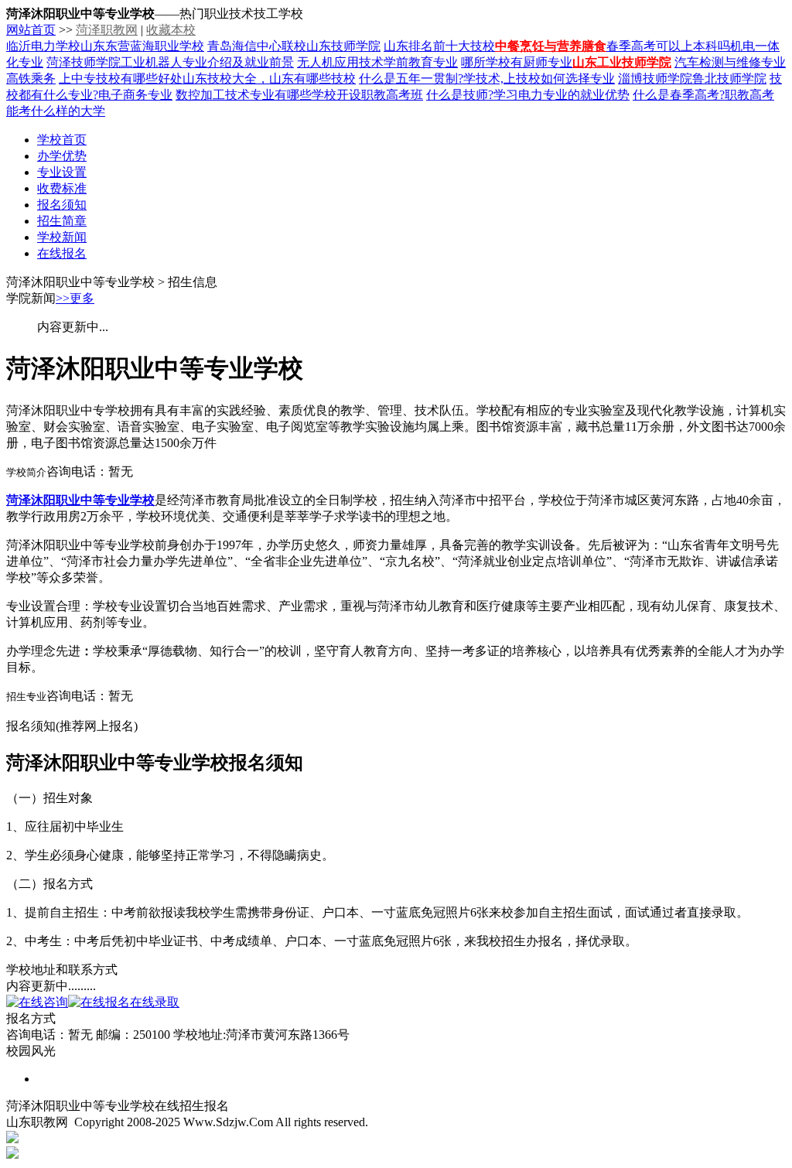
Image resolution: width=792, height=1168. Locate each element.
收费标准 (62, 188)
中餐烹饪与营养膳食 (550, 46)
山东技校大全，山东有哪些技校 (269, 78)
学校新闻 (62, 237)
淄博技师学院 (655, 78)
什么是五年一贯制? (411, 78)
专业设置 (62, 172)
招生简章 (62, 220)
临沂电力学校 (43, 46)
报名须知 (62, 204)
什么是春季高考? (679, 94)
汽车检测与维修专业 (730, 62)
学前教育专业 (421, 62)
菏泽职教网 (107, 29)
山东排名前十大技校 (439, 46)
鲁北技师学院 (729, 78)
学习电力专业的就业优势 (561, 94)
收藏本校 (171, 29)
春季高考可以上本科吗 (668, 46)
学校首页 (62, 139)
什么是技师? (459, 94)
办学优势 (62, 155)
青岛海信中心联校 (256, 46)
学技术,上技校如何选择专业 (539, 78)
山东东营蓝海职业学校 (142, 46)
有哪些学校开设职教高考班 (349, 94)
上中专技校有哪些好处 (121, 78)
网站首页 (31, 29)
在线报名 (62, 253)
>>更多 (75, 298)
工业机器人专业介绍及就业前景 (207, 62)
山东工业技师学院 (621, 62)
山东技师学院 (343, 46)
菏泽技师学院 (83, 62)
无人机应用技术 (340, 62)
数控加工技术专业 (225, 94)
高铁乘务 (31, 78)
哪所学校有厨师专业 (516, 62)
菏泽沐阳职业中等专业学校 (80, 500)
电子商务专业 (135, 94)
